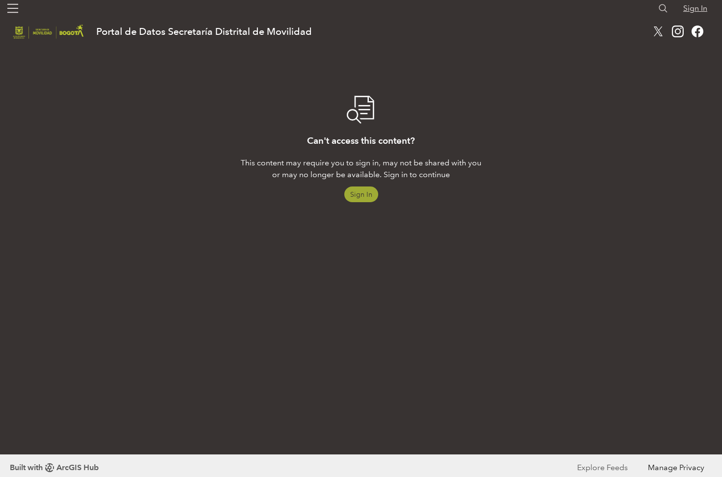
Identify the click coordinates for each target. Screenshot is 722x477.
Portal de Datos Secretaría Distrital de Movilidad (204, 31)
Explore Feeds (602, 467)
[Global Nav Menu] (12, 8)
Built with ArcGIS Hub (54, 467)
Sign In (695, 8)
